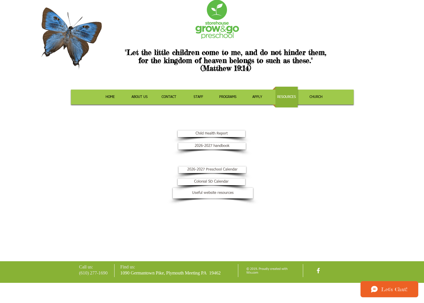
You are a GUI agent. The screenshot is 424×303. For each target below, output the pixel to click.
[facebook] (318, 270)
